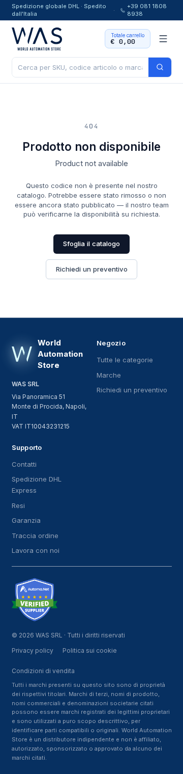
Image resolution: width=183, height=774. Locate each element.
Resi (18, 505)
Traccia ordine (35, 535)
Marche (109, 375)
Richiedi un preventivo (92, 269)
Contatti (24, 464)
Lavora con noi (35, 550)
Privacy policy (32, 650)
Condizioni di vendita (43, 671)
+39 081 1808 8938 (147, 10)
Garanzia (26, 520)
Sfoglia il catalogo (91, 243)
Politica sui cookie (90, 650)
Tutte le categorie (125, 360)
